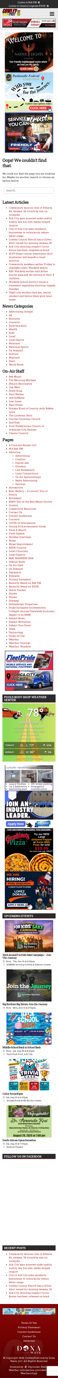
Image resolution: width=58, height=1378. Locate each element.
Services (20, 484)
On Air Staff (16, 565)
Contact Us (15, 512)
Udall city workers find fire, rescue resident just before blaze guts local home (30, 296)
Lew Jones (15, 401)
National (14, 343)
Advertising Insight (21, 311)
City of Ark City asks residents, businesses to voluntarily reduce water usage (29, 232)
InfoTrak (14, 422)
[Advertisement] (29, 23)
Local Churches (18, 551)
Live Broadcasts (24, 469)
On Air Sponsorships (28, 476)
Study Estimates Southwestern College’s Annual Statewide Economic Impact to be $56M (32, 611)
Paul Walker (16, 394)
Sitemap (14, 600)
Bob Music (15, 376)
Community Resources (22, 508)
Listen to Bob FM (27, 2)
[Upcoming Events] (29, 936)
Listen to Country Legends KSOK (27, 5)
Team (12, 628)
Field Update (16, 533)
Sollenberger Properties (23, 604)
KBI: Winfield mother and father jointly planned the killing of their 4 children (31, 275)
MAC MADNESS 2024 (21, 558)
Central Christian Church (24, 419)
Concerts (14, 322)
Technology (16, 632)
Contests (14, 519)
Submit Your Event (20, 625)
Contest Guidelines (20, 515)
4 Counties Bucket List (22, 445)
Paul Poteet (16, 404)
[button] (52, 14)
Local (12, 336)
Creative (20, 459)
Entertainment (18, 325)
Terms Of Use (17, 635)
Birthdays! (15, 498)
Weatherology (28, 1373)
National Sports (19, 346)
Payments (15, 572)
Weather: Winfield (20, 646)
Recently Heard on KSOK (24, 586)
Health (13, 329)
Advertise (14, 452)
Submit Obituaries (20, 621)
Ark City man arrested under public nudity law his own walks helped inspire (30, 222)
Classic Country (18, 433)
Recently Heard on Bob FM (25, 582)
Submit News (17, 618)
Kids (12, 332)
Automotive (16, 487)
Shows (13, 593)
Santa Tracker (17, 590)
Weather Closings (19, 643)
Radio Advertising (26, 480)
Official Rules (17, 561)
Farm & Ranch (17, 529)
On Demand (16, 350)
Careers (13, 505)
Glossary (20, 466)
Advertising (22, 455)
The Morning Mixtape (22, 380)
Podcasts (14, 575)
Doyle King (15, 390)
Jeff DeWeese (16, 397)
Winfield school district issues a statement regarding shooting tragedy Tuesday (32, 285)
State (12, 361)
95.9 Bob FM (16, 448)
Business (14, 318)
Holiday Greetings (20, 537)
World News (16, 364)
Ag (10, 315)
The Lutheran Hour (20, 415)
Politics (13, 353)
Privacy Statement (20, 579)
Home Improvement (21, 544)
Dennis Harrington (20, 383)
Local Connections (26, 473)
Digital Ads (22, 462)
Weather (14, 639)
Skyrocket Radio (37, 1366)
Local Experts (17, 554)
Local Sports (16, 339)
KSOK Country (17, 547)
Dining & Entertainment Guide (27, 526)
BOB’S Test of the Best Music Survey (30, 501)
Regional (14, 357)
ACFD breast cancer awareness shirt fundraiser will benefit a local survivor (31, 257)
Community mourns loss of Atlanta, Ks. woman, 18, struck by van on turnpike (30, 211)
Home (12, 540)
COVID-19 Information (22, 522)
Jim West (14, 387)
